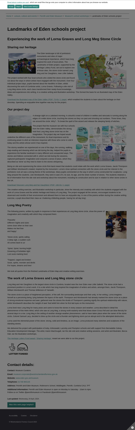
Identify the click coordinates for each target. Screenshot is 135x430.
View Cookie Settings (31, 6)
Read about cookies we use (17, 2)
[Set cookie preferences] (131, 426)
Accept (11, 6)
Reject (18, 6)
